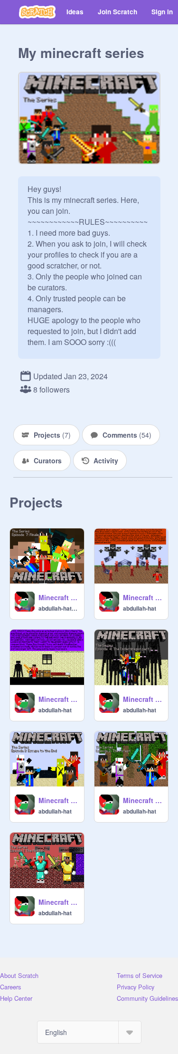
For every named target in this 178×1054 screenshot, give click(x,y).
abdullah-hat (139, 608)
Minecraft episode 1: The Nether (58, 902)
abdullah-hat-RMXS (58, 608)
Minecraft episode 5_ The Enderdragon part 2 (58, 699)
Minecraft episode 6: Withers (143, 597)
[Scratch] (37, 12)
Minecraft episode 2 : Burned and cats (143, 800)
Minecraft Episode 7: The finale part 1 (58, 597)
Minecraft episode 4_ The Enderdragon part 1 (143, 699)
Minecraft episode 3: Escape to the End (58, 800)
